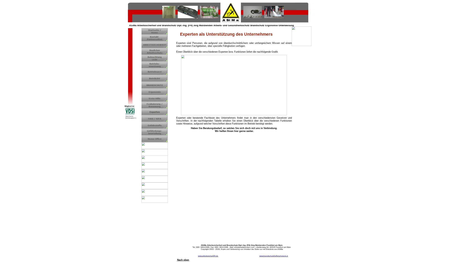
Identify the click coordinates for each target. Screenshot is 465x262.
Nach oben (183, 260)
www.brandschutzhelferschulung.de (273, 257)
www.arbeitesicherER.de (208, 256)
